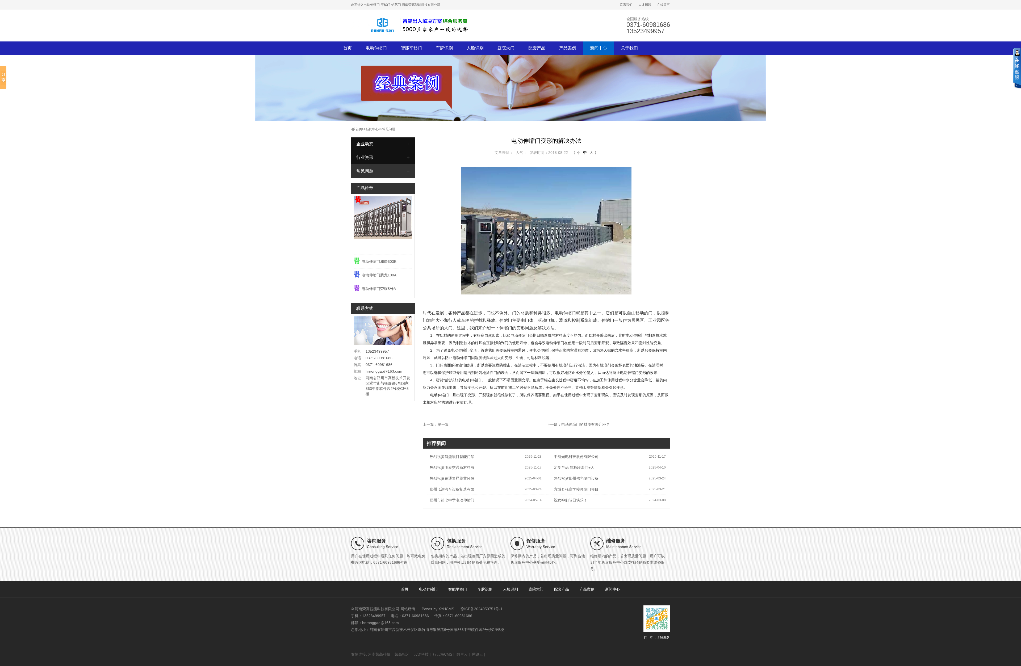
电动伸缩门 (376, 48)
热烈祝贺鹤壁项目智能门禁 (452, 456)
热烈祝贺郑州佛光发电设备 (576, 478)
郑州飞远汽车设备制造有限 (452, 489)
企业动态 (364, 144)
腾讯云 (477, 654)
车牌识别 (444, 48)
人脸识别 (475, 48)
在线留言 (663, 5)
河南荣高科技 (379, 654)
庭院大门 (505, 48)
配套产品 (536, 48)
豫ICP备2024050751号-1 (482, 609)
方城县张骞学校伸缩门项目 (576, 489)
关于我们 (629, 48)
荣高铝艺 (402, 654)
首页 (347, 48)
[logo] (409, 25)
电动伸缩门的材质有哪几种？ (585, 424)
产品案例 (567, 48)
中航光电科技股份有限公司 (576, 456)
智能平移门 (411, 48)
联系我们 (626, 5)
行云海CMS (442, 654)
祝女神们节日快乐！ (570, 500)
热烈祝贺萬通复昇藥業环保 (452, 478)
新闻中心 (598, 48)
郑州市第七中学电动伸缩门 (452, 500)
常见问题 (388, 129)
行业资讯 (364, 157)
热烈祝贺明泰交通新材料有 (452, 467)
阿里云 (462, 654)
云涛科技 (421, 654)
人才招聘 (644, 5)
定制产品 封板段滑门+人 (574, 467)
